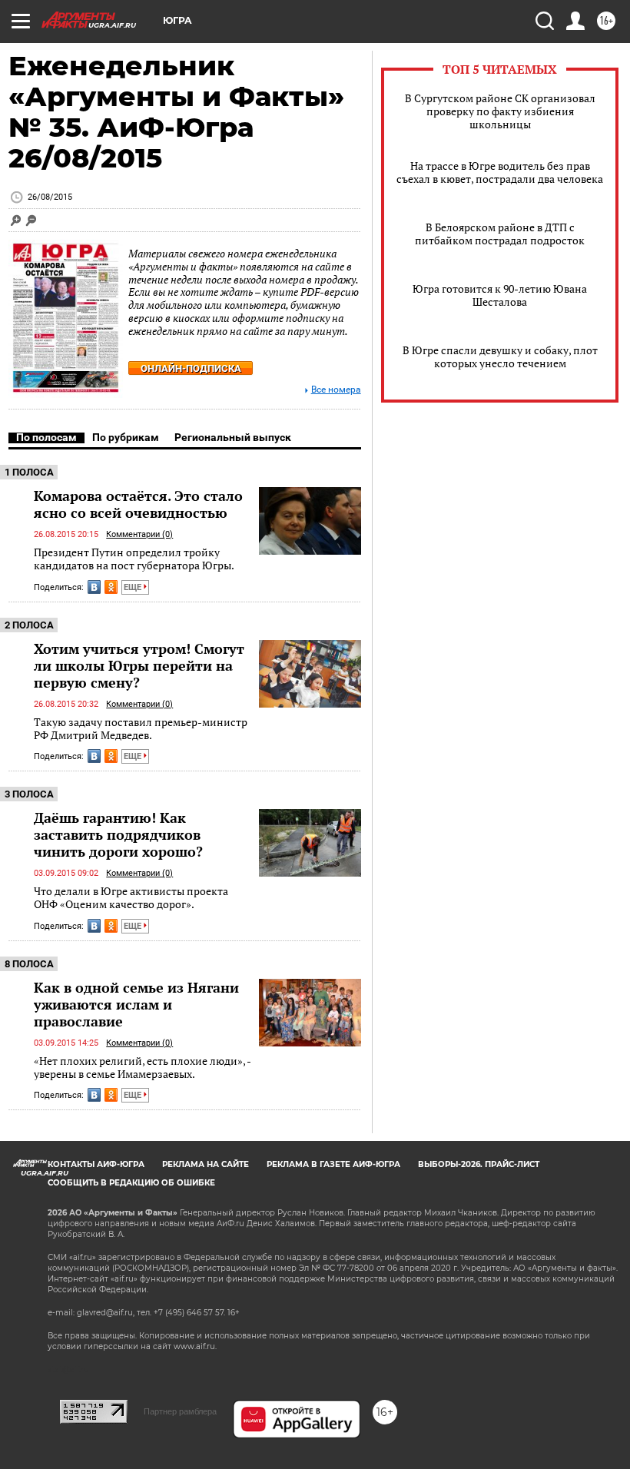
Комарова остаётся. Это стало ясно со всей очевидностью (138, 504)
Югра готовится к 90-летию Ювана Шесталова (500, 295)
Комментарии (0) (139, 534)
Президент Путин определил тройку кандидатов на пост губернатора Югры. (134, 558)
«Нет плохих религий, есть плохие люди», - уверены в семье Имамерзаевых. (142, 1067)
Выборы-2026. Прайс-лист (478, 1164)
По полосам (46, 437)
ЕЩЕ (134, 587)
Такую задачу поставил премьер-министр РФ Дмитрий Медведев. (140, 728)
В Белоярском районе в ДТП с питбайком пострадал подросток (500, 234)
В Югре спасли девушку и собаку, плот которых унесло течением (500, 356)
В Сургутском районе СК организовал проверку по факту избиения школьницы (500, 111)
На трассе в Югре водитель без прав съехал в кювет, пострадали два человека (499, 172)
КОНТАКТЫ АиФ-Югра (96, 1164)
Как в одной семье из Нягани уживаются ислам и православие (136, 1004)
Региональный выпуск (232, 437)
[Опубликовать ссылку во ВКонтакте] (94, 587)
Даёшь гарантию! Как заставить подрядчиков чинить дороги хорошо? (118, 834)
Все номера (336, 390)
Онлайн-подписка (191, 368)
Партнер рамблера (180, 1411)
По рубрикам (125, 437)
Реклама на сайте (205, 1164)
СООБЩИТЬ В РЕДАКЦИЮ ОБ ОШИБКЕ (131, 1183)
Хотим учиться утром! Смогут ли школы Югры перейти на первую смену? (139, 665)
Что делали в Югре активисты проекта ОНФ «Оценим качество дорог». (131, 897)
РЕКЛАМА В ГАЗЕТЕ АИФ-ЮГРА (333, 1164)
